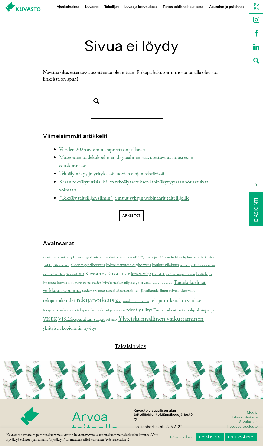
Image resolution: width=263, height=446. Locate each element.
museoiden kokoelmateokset (105, 283)
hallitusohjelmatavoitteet (188, 257)
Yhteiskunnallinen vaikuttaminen (161, 318)
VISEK (50, 319)
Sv (256, 4)
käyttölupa (204, 274)
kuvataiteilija (141, 274)
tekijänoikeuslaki (91, 310)
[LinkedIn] (256, 48)
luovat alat (65, 283)
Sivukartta (248, 422)
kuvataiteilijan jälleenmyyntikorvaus (173, 274)
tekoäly (133, 310)
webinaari (111, 320)
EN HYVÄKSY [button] (240, 437)
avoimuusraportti (55, 257)
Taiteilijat (111, 6)
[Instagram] (256, 20)
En (256, 8)
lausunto (49, 282)
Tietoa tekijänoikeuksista (183, 6)
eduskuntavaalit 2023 (131, 257)
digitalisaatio (91, 257)
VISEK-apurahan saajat (81, 319)
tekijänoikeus (95, 300)
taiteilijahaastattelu (120, 291)
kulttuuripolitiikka (54, 274)
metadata (80, 283)
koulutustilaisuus (165, 265)
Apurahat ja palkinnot (226, 6)
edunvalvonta (109, 257)
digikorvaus (76, 257)
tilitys (147, 309)
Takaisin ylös (130, 346)
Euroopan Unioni (157, 257)
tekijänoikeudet (59, 300)
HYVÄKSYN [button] (210, 437)
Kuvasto (92, 6)
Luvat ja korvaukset (140, 6)
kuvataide (118, 273)
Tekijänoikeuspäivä (115, 311)
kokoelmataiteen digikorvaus (128, 265)
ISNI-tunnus (61, 265)
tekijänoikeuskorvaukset (176, 300)
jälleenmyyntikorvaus (87, 265)
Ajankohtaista (68, 6)
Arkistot (131, 215)
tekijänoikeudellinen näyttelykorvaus (165, 291)
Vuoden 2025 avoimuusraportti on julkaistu (103, 149)
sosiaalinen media (162, 283)
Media (252, 412)
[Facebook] (256, 34)
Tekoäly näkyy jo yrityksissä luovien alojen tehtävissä (111, 173)
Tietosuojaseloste (242, 426)
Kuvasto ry (95, 273)
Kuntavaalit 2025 (75, 274)
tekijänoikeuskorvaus (59, 310)
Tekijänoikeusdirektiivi (132, 301)
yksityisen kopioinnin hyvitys (70, 328)
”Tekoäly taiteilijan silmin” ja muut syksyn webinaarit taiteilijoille (124, 198)
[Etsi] (256, 61)
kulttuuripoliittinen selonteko (197, 265)
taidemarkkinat (93, 290)
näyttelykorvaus (137, 283)
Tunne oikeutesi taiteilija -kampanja (183, 310)
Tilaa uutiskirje (245, 417)
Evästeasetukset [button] (181, 437)
